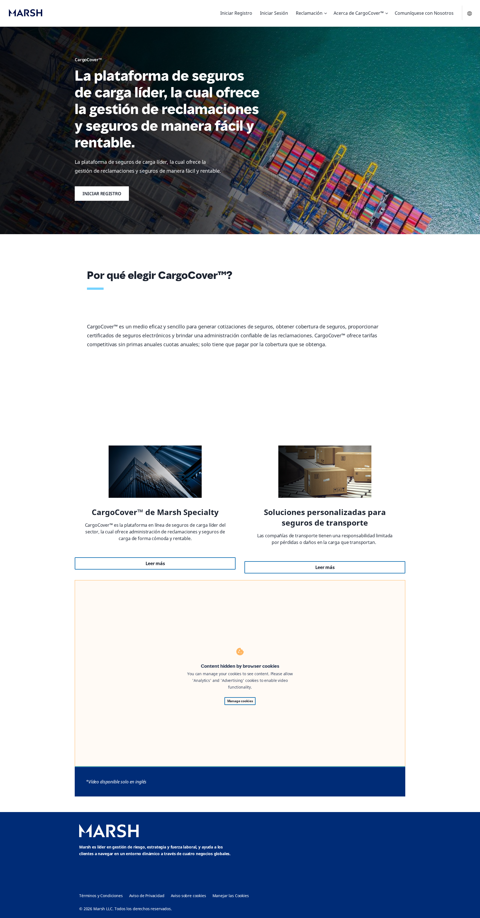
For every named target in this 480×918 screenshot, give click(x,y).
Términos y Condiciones (101, 895)
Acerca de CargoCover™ (359, 13)
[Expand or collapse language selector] (470, 13)
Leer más (155, 563)
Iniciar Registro (236, 13)
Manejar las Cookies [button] (230, 895)
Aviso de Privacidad (146, 895)
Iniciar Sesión (274, 13)
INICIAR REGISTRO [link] (101, 193)
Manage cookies (240, 701)
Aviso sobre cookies (188, 895)
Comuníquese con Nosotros (424, 13)
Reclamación (309, 13)
